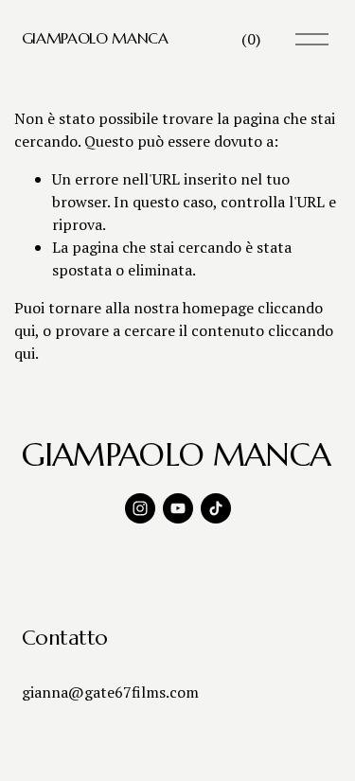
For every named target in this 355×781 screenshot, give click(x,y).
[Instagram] (140, 508)
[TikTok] (216, 508)
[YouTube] (178, 508)
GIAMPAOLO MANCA (95, 37)
